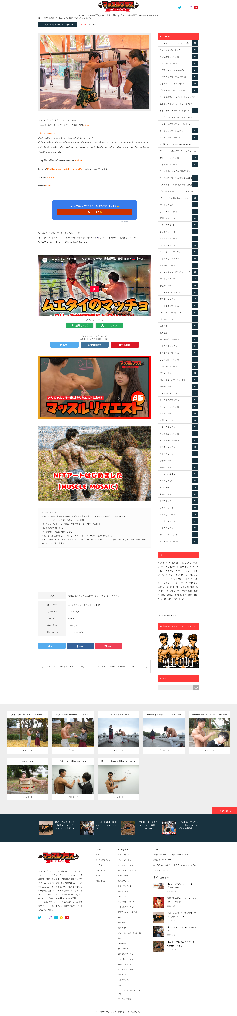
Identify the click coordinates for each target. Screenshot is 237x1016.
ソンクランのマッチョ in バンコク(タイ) (178, 125)
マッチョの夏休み (178, 474)
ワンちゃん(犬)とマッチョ (178, 50)
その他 (39, 729)
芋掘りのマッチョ (178, 427)
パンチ (103, 596)
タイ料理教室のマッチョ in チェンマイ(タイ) (178, 98)
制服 (172, 587)
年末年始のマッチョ (178, 393)
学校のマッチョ (178, 285)
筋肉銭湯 (178, 326)
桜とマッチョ (178, 373)
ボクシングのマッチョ (178, 158)
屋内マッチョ (93, 596)
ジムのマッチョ (178, 508)
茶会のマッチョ (178, 461)
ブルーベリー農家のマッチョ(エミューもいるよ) (178, 152)
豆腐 (190, 594)
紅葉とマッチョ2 (178, 413)
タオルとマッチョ (178, 265)
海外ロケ (115, 596)
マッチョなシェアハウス (178, 259)
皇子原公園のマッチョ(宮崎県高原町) (178, 178)
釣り (176, 598)
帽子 (163, 591)
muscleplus (132, 222)
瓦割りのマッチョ (178, 218)
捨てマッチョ (27, 761)
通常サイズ (81, 325)
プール (166, 579)
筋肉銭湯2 (178, 333)
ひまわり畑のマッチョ (178, 360)
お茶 (182, 563)
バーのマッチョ (178, 319)
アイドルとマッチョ (178, 238)
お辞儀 (188, 563)
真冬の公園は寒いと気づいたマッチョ (27, 714)
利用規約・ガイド (102, 870)
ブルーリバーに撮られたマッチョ (178, 198)
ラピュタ (193, 583)
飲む (181, 598)
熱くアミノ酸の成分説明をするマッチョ (118, 761)
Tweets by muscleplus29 (167, 615)
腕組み (170, 594)
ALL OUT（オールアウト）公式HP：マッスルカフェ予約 (174, 865)
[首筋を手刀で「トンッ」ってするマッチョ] (209, 739)
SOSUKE (49, 186)
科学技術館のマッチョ (178, 57)
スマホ (178, 571)
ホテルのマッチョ (178, 245)
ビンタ (184, 575)
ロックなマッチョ (178, 521)
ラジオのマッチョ (178, 232)
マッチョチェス (178, 205)
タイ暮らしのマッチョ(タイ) (178, 131)
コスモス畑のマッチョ (178, 353)
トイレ (186, 571)
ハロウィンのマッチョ (178, 407)
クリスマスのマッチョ (178, 400)
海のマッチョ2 (178, 487)
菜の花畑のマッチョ (178, 366)
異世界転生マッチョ (178, 346)
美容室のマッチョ (178, 299)
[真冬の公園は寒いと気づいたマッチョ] (27, 738)
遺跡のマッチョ (178, 501)
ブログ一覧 (223, 811)
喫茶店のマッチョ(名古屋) (178, 312)
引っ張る (171, 591)
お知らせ (99, 865)
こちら (86, 125)
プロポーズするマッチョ (118, 714)
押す (179, 591)
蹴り (160, 598)
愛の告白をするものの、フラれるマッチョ (164, 715)
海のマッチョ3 (178, 481)
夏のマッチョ (80, 596)
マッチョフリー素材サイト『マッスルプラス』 (123, 1012)
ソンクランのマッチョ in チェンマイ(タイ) (178, 118)
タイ (109, 596)
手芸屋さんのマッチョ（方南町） (178, 77)
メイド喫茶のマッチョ (178, 306)
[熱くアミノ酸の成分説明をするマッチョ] (118, 785)
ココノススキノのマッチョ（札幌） (178, 43)
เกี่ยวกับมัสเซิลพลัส (47, 133)
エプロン (184, 567)
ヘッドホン (176, 579)
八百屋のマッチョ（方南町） (178, 70)
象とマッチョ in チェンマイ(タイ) (178, 110)
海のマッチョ (178, 494)
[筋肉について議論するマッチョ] (73, 785)
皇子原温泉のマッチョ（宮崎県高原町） (178, 172)
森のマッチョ (178, 467)
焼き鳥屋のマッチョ (178, 164)
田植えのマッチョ (178, 447)
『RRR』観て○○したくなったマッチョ (178, 192)
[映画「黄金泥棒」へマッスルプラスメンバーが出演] (158, 902)
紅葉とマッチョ (178, 420)
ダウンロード (28, 750)
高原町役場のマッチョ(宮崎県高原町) (178, 185)
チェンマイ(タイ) (75, 632)
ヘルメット (188, 579)
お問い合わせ (100, 881)
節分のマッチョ (178, 386)
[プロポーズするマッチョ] (118, 738)
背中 (86, 778)
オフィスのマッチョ (178, 535)
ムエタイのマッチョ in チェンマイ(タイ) (58, 25)
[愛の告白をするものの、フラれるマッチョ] (164, 738)
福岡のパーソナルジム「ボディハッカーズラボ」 (171, 855)
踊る (196, 594)
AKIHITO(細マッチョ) (21, 732)
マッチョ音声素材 (178, 279)
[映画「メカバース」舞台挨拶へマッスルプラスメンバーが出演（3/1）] (158, 917)
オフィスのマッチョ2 (178, 541)
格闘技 (71, 596)
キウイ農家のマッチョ (178, 434)
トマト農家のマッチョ (178, 440)
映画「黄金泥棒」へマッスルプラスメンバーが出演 (182, 900)
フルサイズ (110, 325)
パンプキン (174, 575)
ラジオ (184, 583)
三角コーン (163, 587)
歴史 (163, 594)
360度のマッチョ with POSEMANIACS (178, 145)
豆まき (183, 594)
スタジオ (169, 571)
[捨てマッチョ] (27, 785)
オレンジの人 (52, 177)
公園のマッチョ (178, 528)
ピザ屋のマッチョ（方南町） (178, 84)
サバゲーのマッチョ (178, 211)
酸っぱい (168, 598)
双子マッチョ (182, 587)
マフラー (175, 583)
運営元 (98, 876)
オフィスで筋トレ (178, 225)
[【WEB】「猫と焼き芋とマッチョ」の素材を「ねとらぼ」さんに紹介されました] (158, 946)
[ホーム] (39, 18)
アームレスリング (170, 567)
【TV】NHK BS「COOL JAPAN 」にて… (183, 929)
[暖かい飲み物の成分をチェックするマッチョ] (73, 738)
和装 (192, 587)
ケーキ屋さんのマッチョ (178, 292)
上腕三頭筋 (72, 625)
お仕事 (175, 563)
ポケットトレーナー (160, 870)
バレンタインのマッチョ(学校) (178, 380)
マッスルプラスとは (103, 860)
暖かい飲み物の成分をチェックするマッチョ (73, 715)
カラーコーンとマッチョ (178, 252)
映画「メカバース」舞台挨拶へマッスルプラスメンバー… (182, 915)
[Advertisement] (94, 571)
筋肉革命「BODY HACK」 (163, 860)
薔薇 (176, 594)
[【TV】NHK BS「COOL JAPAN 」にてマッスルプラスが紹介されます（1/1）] (158, 931)
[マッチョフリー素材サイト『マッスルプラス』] (58, 864)
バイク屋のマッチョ (178, 63)
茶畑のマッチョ (178, 454)
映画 (190, 591)
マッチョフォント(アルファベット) (178, 272)
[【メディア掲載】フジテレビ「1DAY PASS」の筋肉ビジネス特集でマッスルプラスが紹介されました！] (158, 888)
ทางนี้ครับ (79, 160)
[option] (58, 828)
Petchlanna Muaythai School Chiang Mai (64, 169)
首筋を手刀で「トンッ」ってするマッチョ (209, 715)
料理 (184, 591)
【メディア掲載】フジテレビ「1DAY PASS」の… (179, 886)
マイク (166, 583)
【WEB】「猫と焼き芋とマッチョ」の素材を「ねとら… (182, 944)
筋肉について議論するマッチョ (73, 761)
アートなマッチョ (178, 514)
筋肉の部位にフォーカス (178, 339)
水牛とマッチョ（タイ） (178, 137)
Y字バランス (164, 563)
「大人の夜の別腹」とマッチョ (178, 90)
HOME (98, 855)
